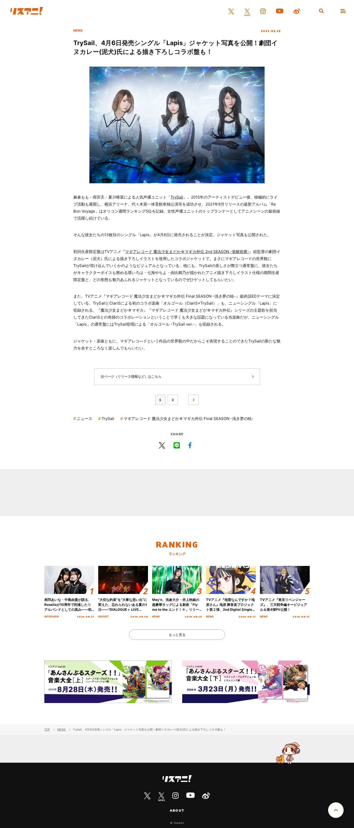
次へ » (193, 400)
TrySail (177, 197)
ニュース (84, 418)
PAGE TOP (336, 810)
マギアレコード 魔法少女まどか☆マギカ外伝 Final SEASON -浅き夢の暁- (188, 418)
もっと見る (177, 635)
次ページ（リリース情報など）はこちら (131, 376)
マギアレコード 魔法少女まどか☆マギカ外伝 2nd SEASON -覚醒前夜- (187, 251)
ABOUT (177, 810)
